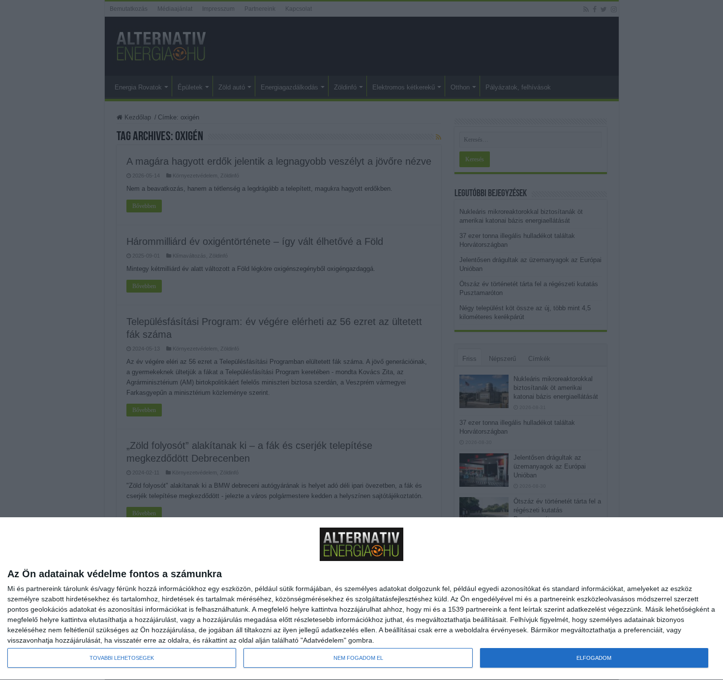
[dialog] (361, 599)
